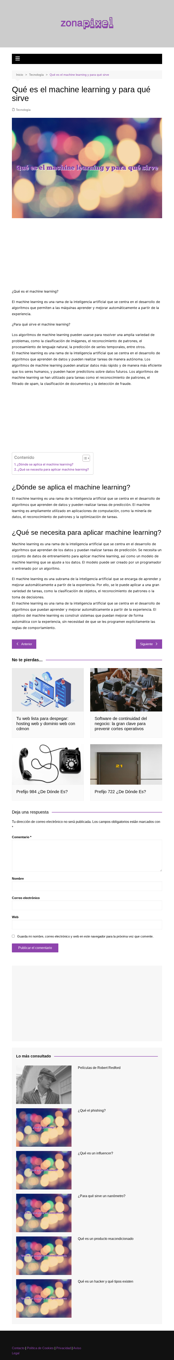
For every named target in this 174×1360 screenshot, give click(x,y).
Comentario (21, 837)
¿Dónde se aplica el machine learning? (45, 464)
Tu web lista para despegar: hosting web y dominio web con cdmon (45, 723)
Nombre (18, 878)
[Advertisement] (87, 254)
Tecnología (23, 109)
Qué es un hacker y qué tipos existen (105, 1281)
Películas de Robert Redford (99, 1068)
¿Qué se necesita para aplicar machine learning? (53, 469)
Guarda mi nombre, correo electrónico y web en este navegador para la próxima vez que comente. (85, 936)
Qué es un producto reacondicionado (105, 1239)
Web (15, 917)
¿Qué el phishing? (92, 1110)
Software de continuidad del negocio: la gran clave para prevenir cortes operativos (121, 723)
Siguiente (146, 644)
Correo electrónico (26, 898)
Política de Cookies (40, 1348)
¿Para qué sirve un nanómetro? (101, 1196)
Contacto (18, 1348)
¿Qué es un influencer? (95, 1153)
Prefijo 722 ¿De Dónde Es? (120, 791)
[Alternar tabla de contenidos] (84, 458)
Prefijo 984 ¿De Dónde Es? (42, 791)
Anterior (26, 644)
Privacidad (63, 1348)
